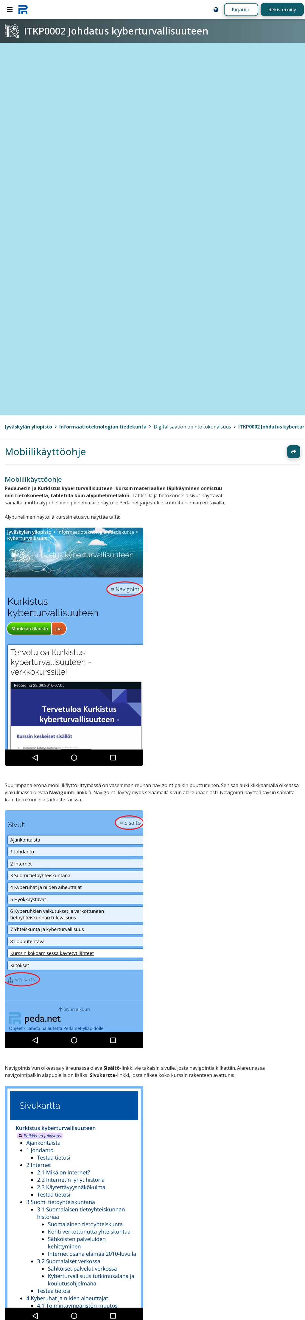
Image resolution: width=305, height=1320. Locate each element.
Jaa (293, 451)
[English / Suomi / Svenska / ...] (216, 9)
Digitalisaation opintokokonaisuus (192, 426)
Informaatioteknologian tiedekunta (103, 426)
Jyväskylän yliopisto (28, 426)
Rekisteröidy (282, 9)
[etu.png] (74, 764)
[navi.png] (74, 1046)
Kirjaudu (241, 9)
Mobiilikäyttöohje (45, 451)
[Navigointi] (10, 9)
